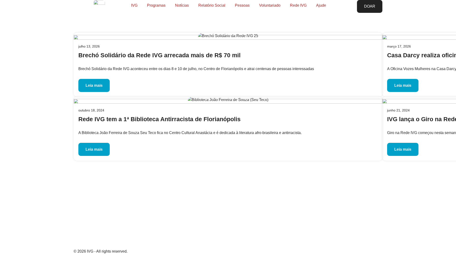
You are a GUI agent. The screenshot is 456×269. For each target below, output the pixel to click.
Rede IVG (298, 5)
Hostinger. (132, 262)
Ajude (321, 5)
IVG (134, 5)
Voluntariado (269, 5)
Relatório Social (211, 5)
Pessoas (242, 5)
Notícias (182, 5)
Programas (156, 5)
